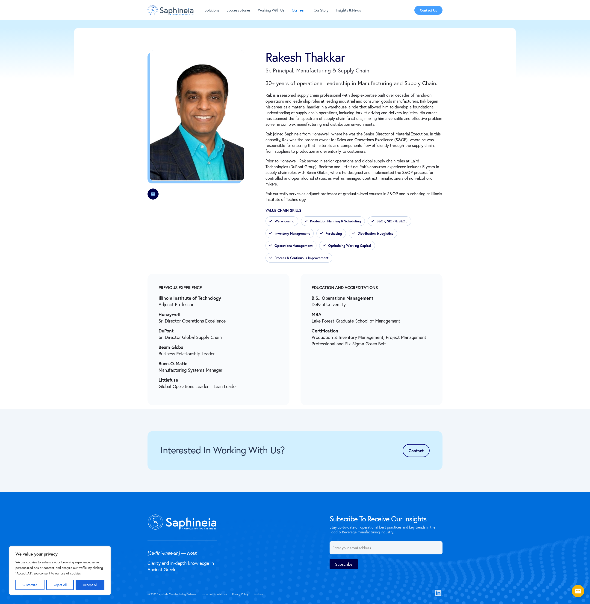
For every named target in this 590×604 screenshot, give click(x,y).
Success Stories (239, 10)
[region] (60, 570)
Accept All (90, 585)
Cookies (258, 594)
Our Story (321, 10)
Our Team (299, 10)
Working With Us (271, 10)
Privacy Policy (240, 594)
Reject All (60, 585)
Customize (30, 585)
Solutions (212, 10)
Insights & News (348, 10)
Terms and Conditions (214, 594)
